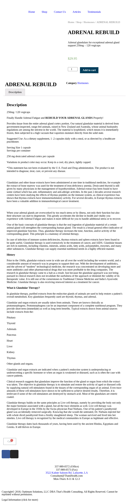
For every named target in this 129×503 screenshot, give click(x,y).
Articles (77, 11)
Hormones (89, 22)
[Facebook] (6, 454)
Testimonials (94, 11)
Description (15, 92)
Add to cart (89, 70)
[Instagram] (14, 454)
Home (31, 11)
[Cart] (9, 441)
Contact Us (60, 11)
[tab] (15, 92)
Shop (44, 11)
